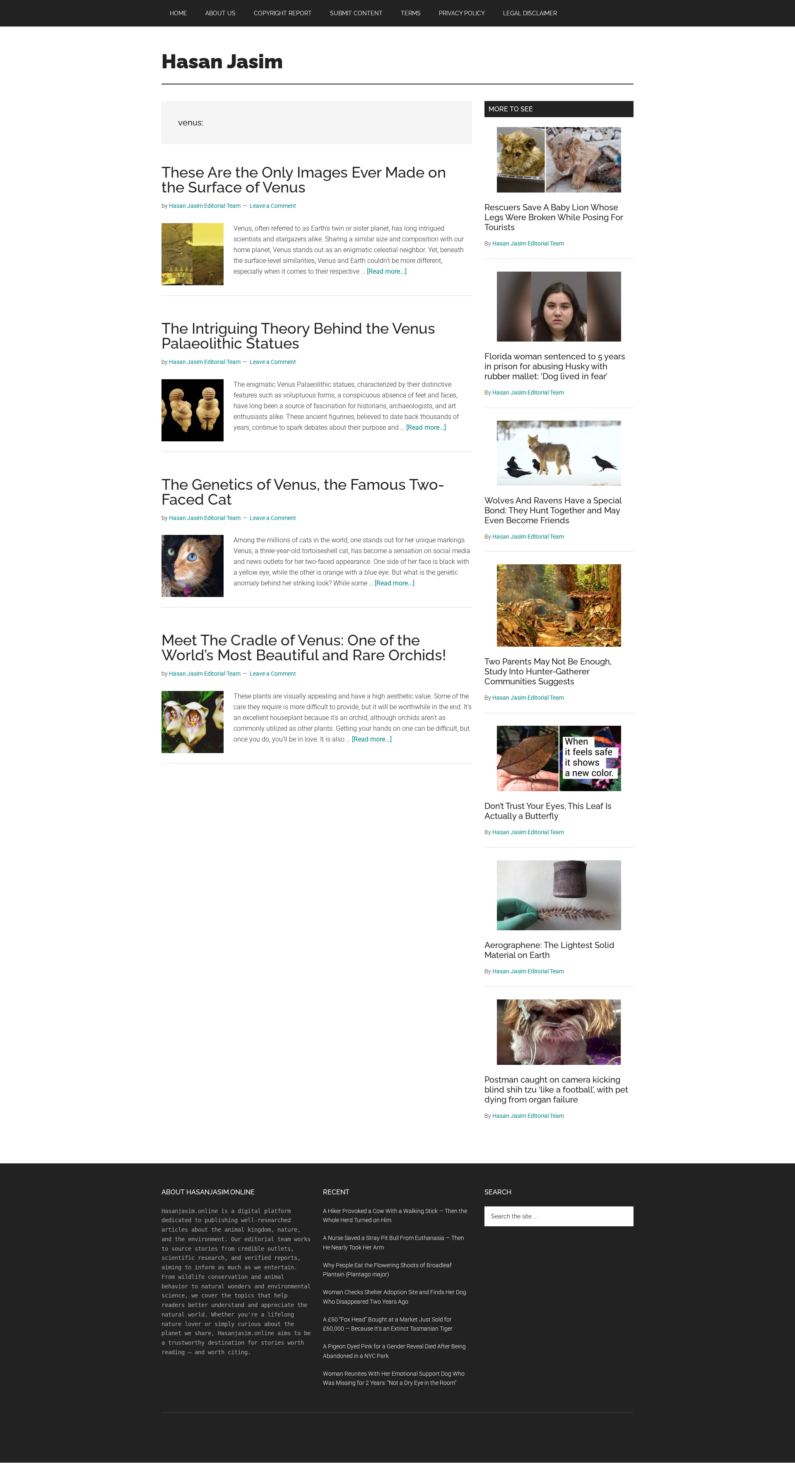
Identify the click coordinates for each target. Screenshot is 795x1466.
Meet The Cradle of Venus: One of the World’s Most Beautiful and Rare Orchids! (303, 647)
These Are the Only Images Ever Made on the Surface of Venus (303, 180)
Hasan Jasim (222, 61)
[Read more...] (387, 271)
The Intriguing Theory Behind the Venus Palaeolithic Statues (298, 336)
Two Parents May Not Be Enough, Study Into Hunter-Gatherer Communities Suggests (548, 671)
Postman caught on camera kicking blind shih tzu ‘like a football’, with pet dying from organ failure (556, 1090)
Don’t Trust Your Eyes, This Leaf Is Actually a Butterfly (548, 811)
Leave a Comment (273, 205)
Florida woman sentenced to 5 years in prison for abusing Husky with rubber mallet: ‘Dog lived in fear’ (554, 366)
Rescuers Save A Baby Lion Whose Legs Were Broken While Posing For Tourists (553, 217)
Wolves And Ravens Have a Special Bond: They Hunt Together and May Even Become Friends (553, 510)
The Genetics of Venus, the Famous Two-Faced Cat (302, 492)
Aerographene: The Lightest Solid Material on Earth (549, 950)
